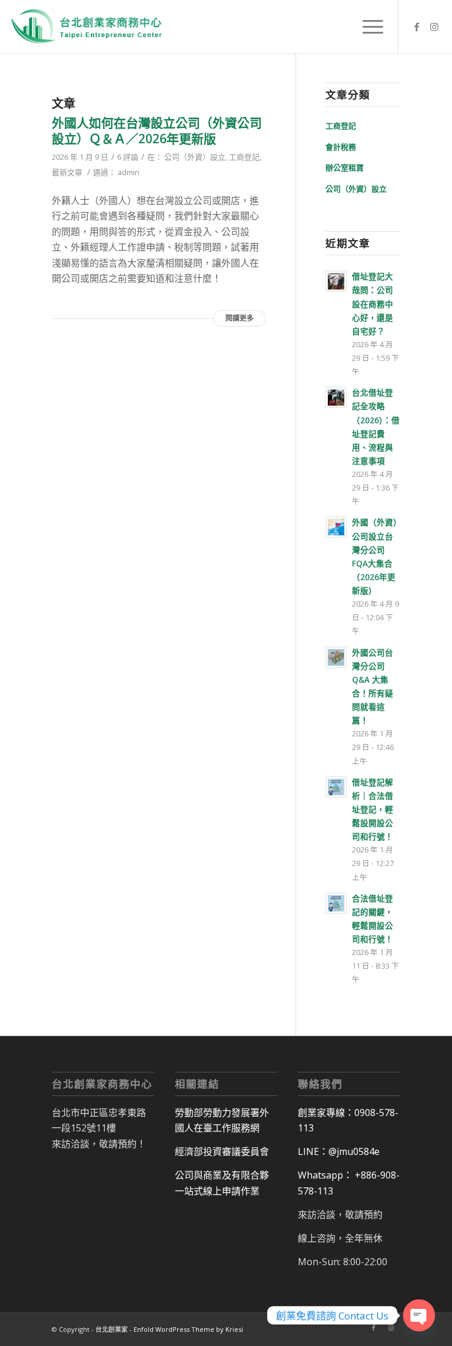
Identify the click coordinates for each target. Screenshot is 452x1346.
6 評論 (127, 157)
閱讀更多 (239, 318)
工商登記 (244, 157)
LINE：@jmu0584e (339, 1151)
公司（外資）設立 (194, 157)
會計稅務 (340, 146)
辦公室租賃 (344, 167)
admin (128, 172)
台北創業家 (111, 1329)
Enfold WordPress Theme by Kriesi (188, 1329)
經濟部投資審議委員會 (222, 1151)
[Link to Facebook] (417, 26)
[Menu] (367, 26)
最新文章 (67, 172)
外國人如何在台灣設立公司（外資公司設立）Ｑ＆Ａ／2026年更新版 (157, 130)
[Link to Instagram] (434, 26)
